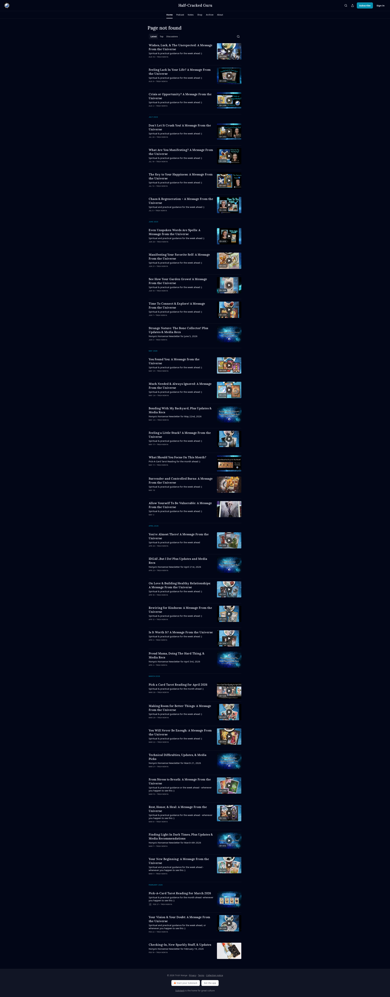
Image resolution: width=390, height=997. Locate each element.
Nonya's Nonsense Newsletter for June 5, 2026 (173, 336)
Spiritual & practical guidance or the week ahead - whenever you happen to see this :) (180, 789)
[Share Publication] (352, 5)
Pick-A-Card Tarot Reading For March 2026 (180, 893)
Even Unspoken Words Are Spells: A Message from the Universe (174, 232)
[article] (195, 53)
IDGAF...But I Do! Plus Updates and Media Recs (178, 561)
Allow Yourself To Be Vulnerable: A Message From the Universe (180, 505)
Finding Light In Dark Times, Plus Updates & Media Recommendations (181, 836)
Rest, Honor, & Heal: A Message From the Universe (178, 809)
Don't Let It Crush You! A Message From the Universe (180, 127)
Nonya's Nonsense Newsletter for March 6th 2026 (175, 842)
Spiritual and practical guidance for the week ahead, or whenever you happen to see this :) (177, 927)
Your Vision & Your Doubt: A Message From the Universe (179, 919)
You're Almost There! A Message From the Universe (179, 536)
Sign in (381, 5)
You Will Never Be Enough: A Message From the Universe (180, 732)
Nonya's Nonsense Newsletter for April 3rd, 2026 (174, 661)
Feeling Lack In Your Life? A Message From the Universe (180, 71)
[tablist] (164, 36)
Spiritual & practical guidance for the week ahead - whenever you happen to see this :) (180, 816)
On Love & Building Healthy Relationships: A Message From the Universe (180, 585)
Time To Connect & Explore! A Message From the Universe (177, 305)
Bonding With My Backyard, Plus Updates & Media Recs (180, 410)
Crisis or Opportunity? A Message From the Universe (180, 96)
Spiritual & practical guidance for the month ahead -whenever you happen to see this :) (181, 899)
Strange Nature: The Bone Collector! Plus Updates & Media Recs (178, 330)
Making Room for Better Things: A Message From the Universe (180, 708)
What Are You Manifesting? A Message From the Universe (181, 152)
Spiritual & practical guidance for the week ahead (174, 542)
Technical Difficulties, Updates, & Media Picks (177, 757)
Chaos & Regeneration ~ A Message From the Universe (181, 201)
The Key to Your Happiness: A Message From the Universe (181, 176)
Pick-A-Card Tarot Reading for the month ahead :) (174, 461)
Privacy (192, 975)
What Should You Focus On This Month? (177, 457)
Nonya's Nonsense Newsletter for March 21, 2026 (175, 762)
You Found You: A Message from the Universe (174, 361)
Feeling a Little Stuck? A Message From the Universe (180, 435)
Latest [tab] (154, 36)
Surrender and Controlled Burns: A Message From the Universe (181, 480)
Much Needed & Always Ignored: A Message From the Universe (180, 386)
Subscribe (364, 5)
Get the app (210, 982)
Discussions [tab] (172, 36)
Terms (201, 975)
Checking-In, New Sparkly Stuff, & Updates (180, 944)
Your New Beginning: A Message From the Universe (179, 861)
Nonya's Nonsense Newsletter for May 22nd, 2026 (175, 416)
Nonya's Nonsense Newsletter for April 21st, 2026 (175, 566)
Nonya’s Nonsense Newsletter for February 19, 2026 (176, 948)
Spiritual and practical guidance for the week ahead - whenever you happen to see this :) (176, 869)
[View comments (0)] (171, 61)
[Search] (346, 5)
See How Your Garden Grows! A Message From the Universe (178, 281)
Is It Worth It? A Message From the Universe (181, 632)
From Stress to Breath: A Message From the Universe (180, 781)
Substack (179, 990)
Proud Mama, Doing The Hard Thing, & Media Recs (176, 655)
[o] (229, 51)
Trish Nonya (162, 57)
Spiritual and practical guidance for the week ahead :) (176, 206)
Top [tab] (161, 36)
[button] (169, 14)
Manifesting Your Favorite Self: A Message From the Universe (179, 256)
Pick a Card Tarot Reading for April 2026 (178, 684)
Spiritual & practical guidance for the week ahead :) (175, 53)
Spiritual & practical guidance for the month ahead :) (176, 688)
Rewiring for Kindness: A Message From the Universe (180, 610)
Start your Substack (187, 982)
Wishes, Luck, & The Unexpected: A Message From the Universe (180, 47)
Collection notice (214, 975)
